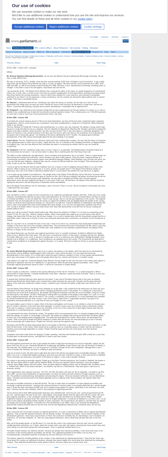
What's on (40, 52)
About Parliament (61, 48)
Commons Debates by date (94, 56)
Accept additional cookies (29, 26)
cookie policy (85, 18)
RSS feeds (115, 37)
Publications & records (81, 52)
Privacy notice (78, 452)
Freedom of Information (37, 452)
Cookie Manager (97, 452)
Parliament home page (21, 56)
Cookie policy (87, 452)
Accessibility (94, 37)
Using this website (58, 452)
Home (8, 48)
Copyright (69, 452)
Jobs (48, 452)
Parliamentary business (23, 48)
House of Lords (29, 52)
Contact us (125, 37)
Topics (113, 52)
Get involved (75, 48)
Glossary (16, 452)
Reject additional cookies (63, 26)
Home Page (101, 63)
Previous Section (13, 63)
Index (56, 63)
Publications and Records (54, 56)
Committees (65, 52)
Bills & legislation (52, 52)
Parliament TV (97, 52)
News (106, 52)
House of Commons (13, 52)
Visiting (85, 48)
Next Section (12, 447)
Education (94, 48)
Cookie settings (93, 26)
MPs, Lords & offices (43, 48)
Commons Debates (77, 56)
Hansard (67, 56)
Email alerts (105, 37)
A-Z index (8, 452)
